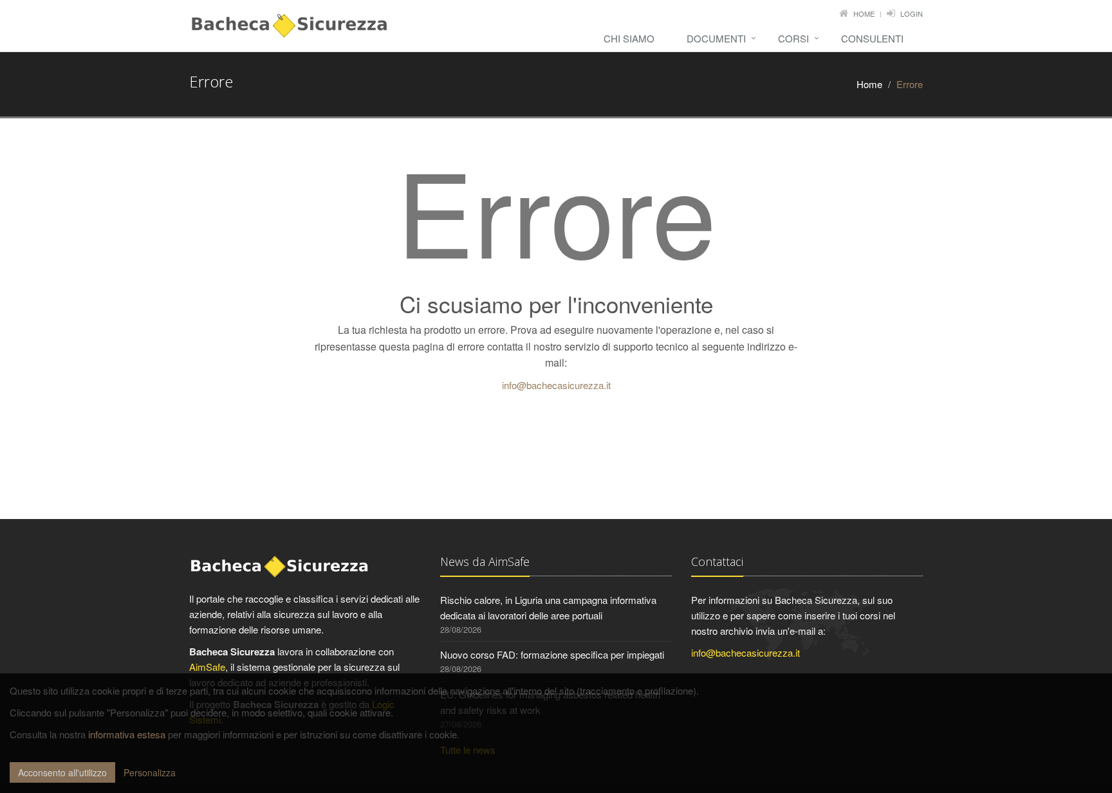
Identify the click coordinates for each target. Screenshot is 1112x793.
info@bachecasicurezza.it (556, 385)
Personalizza (150, 772)
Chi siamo (629, 38)
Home (864, 13)
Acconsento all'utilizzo (62, 772)
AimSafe (207, 666)
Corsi (793, 38)
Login (911, 13)
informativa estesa (126, 734)
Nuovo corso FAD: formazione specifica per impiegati (552, 654)
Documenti (716, 38)
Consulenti (872, 38)
